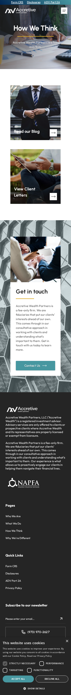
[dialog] (35, 666)
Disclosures (12, 573)
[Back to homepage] (21, 10)
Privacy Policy (13, 588)
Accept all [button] (18, 678)
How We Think (13, 530)
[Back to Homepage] (22, 409)
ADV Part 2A (13, 580)
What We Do (13, 523)
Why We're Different (17, 538)
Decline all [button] (52, 678)
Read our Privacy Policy (39, 655)
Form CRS (11, 566)
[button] (64, 10)
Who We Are (13, 516)
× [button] (67, 641)
